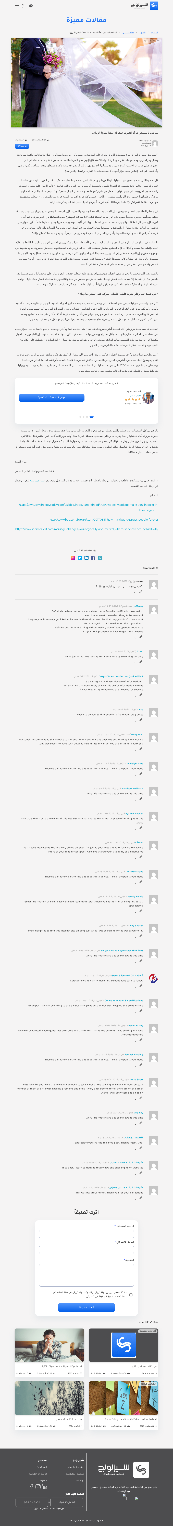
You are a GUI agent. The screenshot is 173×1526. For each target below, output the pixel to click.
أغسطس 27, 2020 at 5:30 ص (116, 606)
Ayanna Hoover (134, 814)
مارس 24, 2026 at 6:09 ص (113, 1026)
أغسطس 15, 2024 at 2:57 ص (113, 735)
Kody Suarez (135, 926)
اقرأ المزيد (124, 1362)
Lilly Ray (138, 1113)
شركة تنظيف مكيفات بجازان (126, 1163)
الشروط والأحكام (76, 1467)
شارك (20, 146)
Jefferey (138, 606)
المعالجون (42, 1467)
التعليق (129, 1260)
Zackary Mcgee (134, 872)
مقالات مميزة (128, 32)
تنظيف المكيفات (133, 1138)
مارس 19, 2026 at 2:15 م (98, 976)
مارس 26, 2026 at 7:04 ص (114, 1080)
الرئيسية (154, 32)
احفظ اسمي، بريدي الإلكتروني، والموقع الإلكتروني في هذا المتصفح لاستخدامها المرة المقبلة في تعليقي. (90, 1295)
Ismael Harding (134, 1055)
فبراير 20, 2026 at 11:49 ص (111, 764)
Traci (140, 652)
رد (135, 592)
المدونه (142, 32)
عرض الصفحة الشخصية (52, 398)
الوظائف (80, 1481)
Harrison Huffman (132, 789)
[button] (92, 417)
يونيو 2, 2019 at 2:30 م (123, 581)
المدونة (43, 1481)
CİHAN (139, 843)
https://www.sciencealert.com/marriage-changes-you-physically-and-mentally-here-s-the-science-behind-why (86, 529)
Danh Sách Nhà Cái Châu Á (127, 976)
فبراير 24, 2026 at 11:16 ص (120, 843)
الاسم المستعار (125, 1226)
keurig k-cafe (135, 897)
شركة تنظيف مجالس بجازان (126, 1188)
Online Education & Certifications (124, 1001)
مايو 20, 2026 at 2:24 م (120, 1113)
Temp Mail (137, 735)
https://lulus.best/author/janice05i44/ (121, 677)
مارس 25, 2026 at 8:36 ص (109, 1055)
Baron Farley (135, 1026)
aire (141, 710)
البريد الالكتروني (125, 1242)
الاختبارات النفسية (38, 1474)
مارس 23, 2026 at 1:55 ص (89, 1001)
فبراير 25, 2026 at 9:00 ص (110, 872)
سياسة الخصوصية (75, 1474)
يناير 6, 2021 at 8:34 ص (123, 652)
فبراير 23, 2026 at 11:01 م (111, 814)
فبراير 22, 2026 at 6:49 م (107, 789)
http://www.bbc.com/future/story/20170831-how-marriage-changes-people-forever (104, 519)
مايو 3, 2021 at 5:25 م (86, 677)
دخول (37, 1509)
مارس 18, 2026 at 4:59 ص (85, 951)
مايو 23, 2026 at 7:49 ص (95, 1163)
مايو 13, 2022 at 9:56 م (125, 710)
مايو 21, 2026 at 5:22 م (110, 1138)
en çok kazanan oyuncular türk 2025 (122, 951)
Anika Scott (136, 1080)
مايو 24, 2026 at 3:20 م (96, 1188)
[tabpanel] (86, 398)
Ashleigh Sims (135, 764)
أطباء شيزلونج (37, 480)
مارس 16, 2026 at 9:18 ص (112, 897)
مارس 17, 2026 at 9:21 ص (113, 926)
